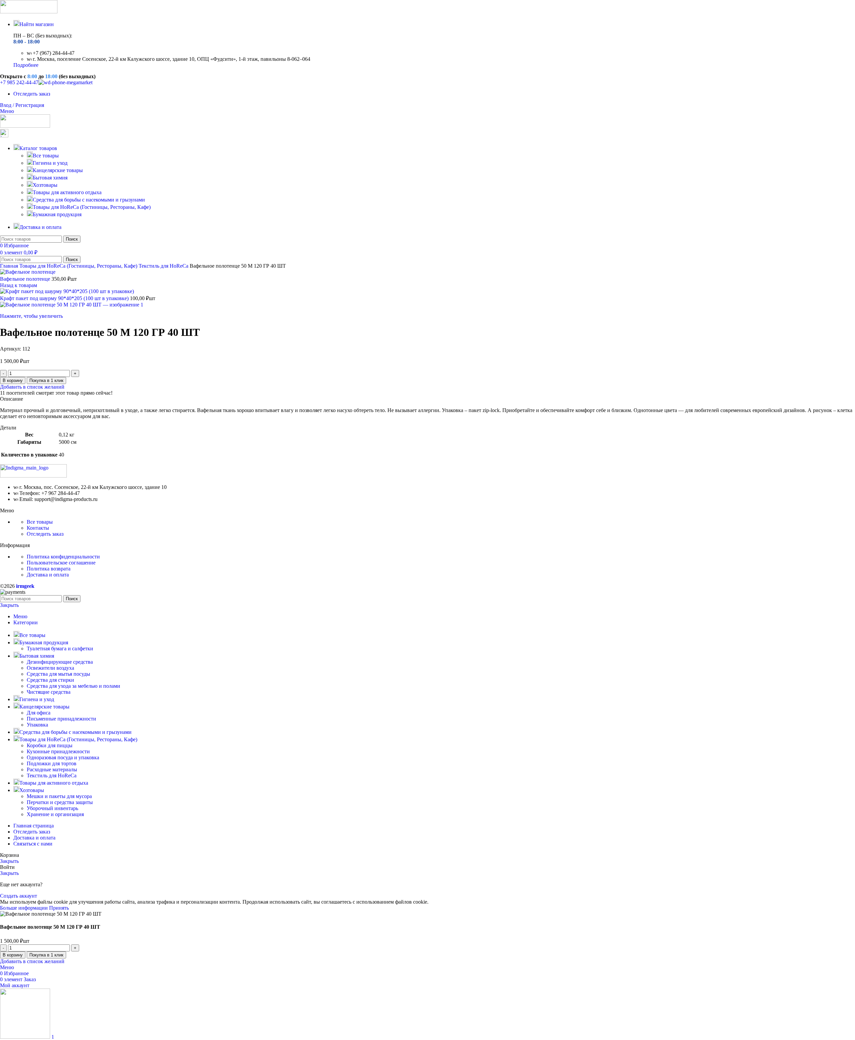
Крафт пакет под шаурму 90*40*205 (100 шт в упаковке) (65, 298)
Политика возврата (48, 568)
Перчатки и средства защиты (60, 802)
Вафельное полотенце (25, 279)
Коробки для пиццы (49, 745)
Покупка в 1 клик (46, 380)
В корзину (13, 380)
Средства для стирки (50, 680)
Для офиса (38, 713)
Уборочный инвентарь (52, 808)
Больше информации (24, 908)
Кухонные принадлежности (58, 751)
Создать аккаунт (18, 896)
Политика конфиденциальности (63, 556)
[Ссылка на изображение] (33, 476)
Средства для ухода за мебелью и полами (73, 686)
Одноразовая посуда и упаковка (63, 757)
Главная (9, 266)
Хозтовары (45, 185)
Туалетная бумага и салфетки (60, 648)
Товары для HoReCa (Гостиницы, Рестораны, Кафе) (92, 207)
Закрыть (9, 605)
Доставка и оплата (48, 574)
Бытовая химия (50, 177)
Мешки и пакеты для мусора (59, 796)
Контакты (38, 528)
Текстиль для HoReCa (164, 266)
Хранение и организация (55, 814)
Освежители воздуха (50, 668)
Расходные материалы (52, 769)
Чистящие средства (48, 692)
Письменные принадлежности (61, 719)
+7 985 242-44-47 (19, 82)
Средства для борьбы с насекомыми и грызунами (89, 200)
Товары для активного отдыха (67, 192)
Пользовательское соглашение (61, 562)
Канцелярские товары (58, 170)
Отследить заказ (45, 534)
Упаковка (37, 725)
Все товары (46, 155)
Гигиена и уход (50, 163)
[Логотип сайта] (28, 11)
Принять (59, 908)
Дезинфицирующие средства (60, 662)
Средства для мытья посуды (58, 674)
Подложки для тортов (51, 763)
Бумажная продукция (57, 214)
